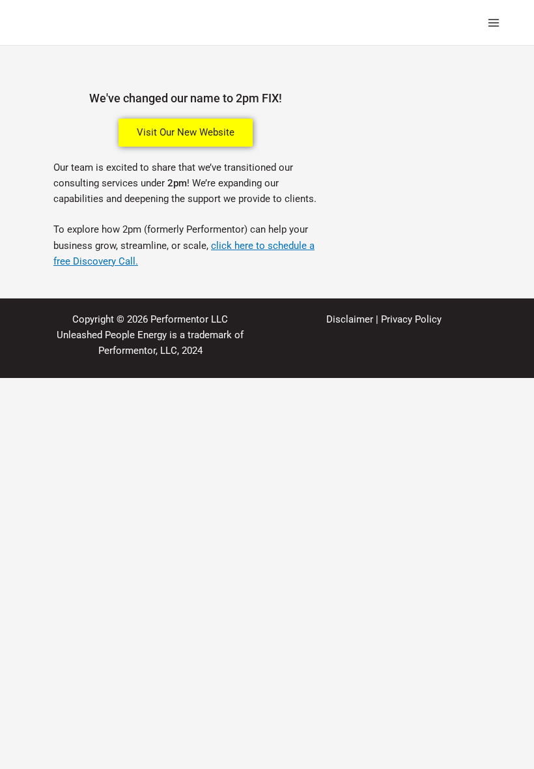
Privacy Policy (411, 319)
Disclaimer (349, 319)
